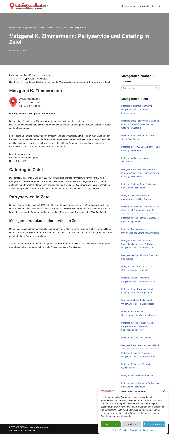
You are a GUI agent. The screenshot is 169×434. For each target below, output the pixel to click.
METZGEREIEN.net (18, 427)
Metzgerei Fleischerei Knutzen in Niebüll (140, 345)
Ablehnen (132, 424)
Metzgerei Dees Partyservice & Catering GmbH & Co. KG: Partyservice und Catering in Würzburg (140, 124)
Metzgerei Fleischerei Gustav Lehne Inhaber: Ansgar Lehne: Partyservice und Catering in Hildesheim (140, 173)
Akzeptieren (110, 424)
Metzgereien (14, 27)
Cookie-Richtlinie (120, 430)
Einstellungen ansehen (154, 424)
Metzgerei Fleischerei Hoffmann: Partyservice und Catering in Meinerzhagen (136, 109)
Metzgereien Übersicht (149, 6)
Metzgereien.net (128, 6)
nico (14, 50)
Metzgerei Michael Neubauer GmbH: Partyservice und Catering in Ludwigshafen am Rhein (138, 326)
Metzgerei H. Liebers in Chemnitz (136, 337)
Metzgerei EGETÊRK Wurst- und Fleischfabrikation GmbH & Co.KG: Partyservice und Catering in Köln (137, 244)
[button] (163, 391)
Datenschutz (136, 430)
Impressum (148, 430)
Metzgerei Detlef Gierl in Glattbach (137, 375)
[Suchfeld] (157, 88)
